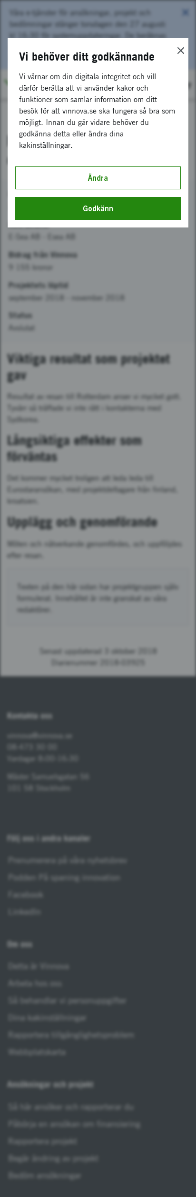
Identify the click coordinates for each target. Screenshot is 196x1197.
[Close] (180, 50)
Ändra (98, 178)
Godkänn (98, 208)
